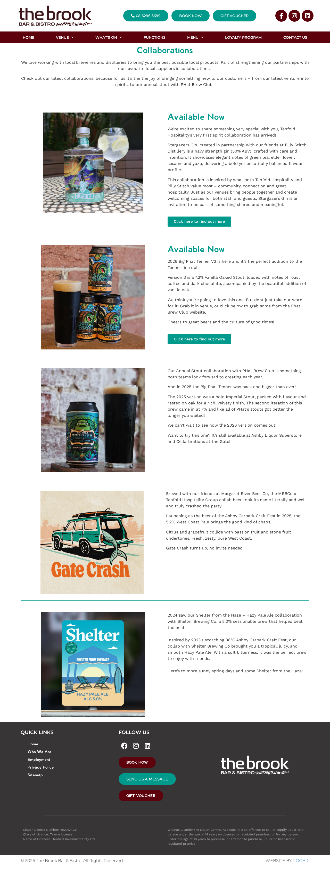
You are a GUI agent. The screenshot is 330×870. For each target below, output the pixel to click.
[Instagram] (294, 16)
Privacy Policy (41, 767)
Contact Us (295, 37)
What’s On (106, 37)
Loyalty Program (243, 37)
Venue (62, 37)
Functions (155, 37)
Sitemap (35, 774)
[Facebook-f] (281, 16)
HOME (28, 37)
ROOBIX (301, 860)
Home (33, 743)
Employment (39, 759)
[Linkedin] (308, 16)
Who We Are (39, 751)
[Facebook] (124, 746)
